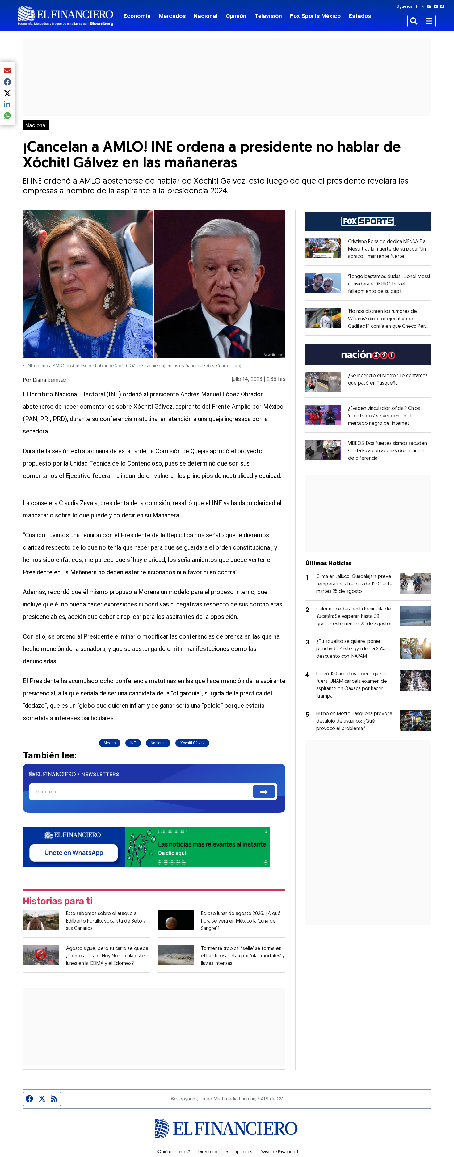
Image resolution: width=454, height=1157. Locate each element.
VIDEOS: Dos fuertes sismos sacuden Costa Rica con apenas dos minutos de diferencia (387, 451)
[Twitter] (424, 6)
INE (133, 743)
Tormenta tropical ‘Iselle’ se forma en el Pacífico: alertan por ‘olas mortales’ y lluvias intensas (243, 956)
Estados (360, 15)
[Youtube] (437, 6)
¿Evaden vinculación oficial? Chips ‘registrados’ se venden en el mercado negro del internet (384, 416)
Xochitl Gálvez (192, 743)
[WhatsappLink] (146, 846)
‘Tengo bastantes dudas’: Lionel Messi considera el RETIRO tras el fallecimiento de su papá (389, 284)
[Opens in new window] (323, 382)
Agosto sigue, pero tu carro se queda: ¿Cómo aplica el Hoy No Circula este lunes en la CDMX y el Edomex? (107, 956)
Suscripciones (238, 1152)
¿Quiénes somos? (173, 1152)
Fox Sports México (315, 15)
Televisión (268, 15)
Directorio (207, 1152)
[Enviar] (264, 791)
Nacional (206, 15)
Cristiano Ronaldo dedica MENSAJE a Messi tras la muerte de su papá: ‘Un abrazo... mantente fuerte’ (387, 249)
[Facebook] (418, 6)
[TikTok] (443, 6)
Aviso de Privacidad (279, 1152)
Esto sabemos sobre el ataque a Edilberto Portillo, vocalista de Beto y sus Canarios (106, 921)
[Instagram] (430, 6)
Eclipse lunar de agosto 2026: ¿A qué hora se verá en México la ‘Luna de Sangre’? (241, 921)
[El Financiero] (65, 16)
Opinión (236, 15)
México (110, 743)
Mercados (172, 15)
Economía (137, 15)
